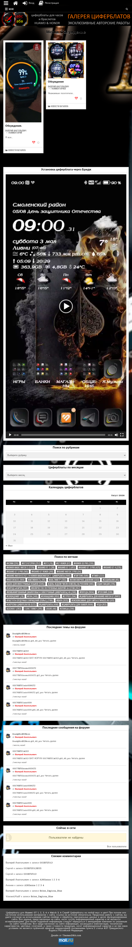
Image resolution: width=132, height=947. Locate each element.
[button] (66, 306)
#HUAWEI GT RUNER (42, 571)
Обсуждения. (13, 126)
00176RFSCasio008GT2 (24, 685)
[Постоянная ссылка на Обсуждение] (66, 60)
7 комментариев (58, 89)
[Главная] (15, 3)
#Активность (36, 579)
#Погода (87, 592)
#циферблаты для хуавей (77, 604)
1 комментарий (15, 133)
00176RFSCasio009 (22, 702)
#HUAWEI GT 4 (112, 567)
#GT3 (48, 563)
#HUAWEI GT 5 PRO (17, 571)
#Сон (32, 596)
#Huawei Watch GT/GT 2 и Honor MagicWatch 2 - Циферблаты (38, 575)
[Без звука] (116, 435)
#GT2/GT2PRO (31, 563)
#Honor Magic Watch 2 (20, 567)
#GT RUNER (63, 563)
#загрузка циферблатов (21, 604)
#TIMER (98, 575)
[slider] (63, 435)
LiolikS (51, 608)
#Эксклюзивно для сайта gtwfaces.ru (93, 600)
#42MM (12, 563)
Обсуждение (56, 81)
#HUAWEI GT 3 (66, 567)
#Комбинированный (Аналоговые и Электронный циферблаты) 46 (41, 592)
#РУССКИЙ (105, 592)
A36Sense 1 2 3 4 (50, 879)
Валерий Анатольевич (15, 131)
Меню (11, 9)
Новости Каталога (17, 150)
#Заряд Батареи (17, 588)
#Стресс (69, 596)
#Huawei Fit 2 (46, 567)
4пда (102, 604)
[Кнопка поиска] (127, 9)
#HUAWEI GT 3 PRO (89, 567)
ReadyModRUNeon (21, 633)
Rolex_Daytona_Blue (51, 891)
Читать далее (49, 640)
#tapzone (81, 575)
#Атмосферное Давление (84, 579)
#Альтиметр (57, 579)
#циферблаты (48, 604)
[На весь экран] (122, 435)
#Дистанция (106, 584)
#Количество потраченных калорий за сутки (55, 588)
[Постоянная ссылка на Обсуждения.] (23, 82)
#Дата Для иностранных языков (26, 584)
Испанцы (67, 608)
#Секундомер (15, 596)
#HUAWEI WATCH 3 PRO (69, 571)
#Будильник (111, 579)
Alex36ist (14, 608)
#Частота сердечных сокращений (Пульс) (30, 600)
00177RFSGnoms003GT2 (24, 668)
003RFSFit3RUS (32, 868)
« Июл (9, 545)
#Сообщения (50, 596)
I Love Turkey (33, 608)
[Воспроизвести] (10, 435)
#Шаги (62, 600)
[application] (66, 306)
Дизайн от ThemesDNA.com (66, 935)
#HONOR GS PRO (84, 563)
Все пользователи (116, 846)
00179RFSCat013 (21, 650)
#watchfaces (16, 579)
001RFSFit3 (46, 862)
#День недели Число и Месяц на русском (71, 584)
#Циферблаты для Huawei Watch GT (99, 596)
